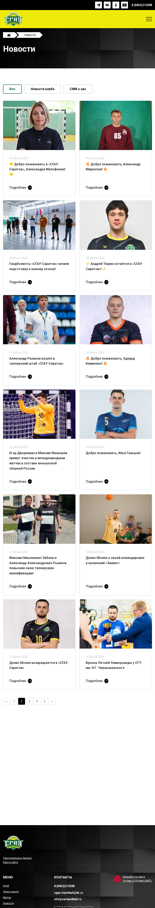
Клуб (6, 885)
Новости (8, 903)
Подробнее (17, 187)
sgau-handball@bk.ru (68, 892)
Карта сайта (10, 862)
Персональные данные (17, 858)
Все (12, 89)
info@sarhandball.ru (68, 899)
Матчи (7, 897)
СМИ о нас (78, 89)
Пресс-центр (11, 891)
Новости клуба (42, 89)
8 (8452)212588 (142, 5)
